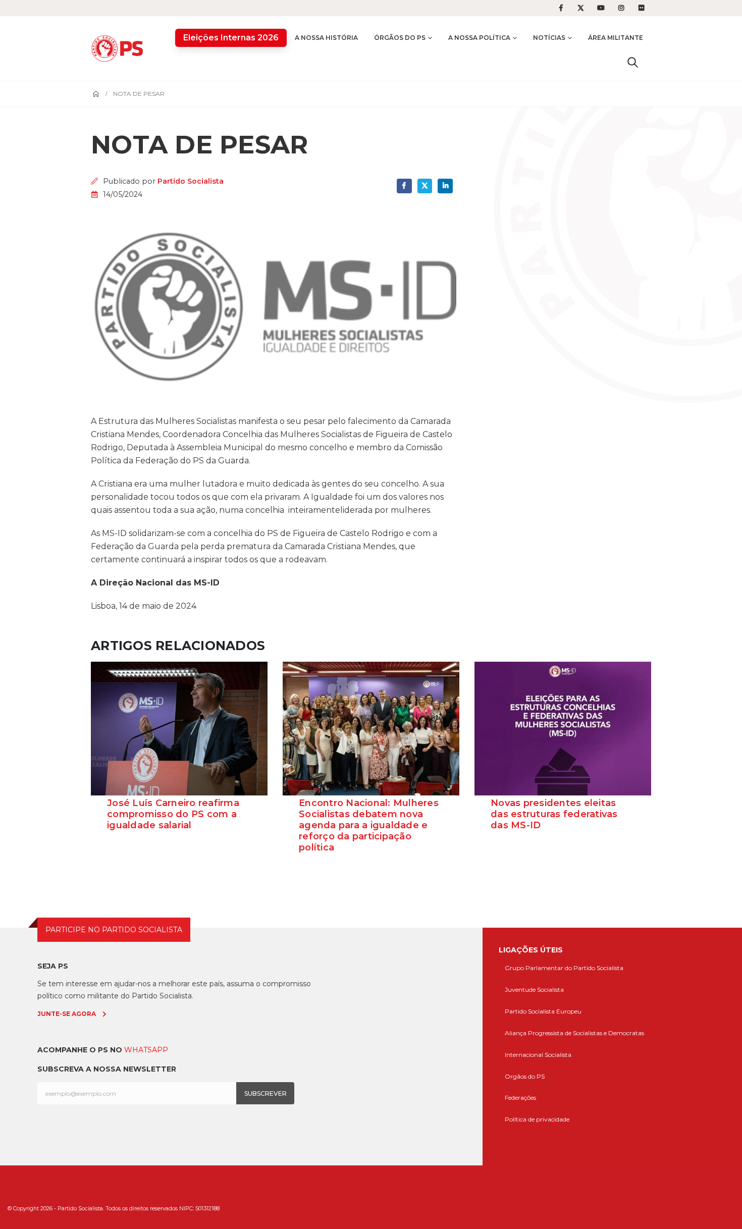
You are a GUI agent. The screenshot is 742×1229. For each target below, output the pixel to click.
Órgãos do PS (400, 37)
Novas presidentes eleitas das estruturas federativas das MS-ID (554, 814)
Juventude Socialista (534, 989)
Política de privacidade (537, 1119)
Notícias (549, 37)
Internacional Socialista (538, 1054)
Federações (520, 1097)
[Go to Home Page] (96, 93)
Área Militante (615, 37)
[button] (632, 62)
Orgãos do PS (525, 1076)
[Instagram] (621, 8)
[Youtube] (601, 8)
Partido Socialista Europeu (543, 1011)
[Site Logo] (119, 48)
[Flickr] (641, 8)
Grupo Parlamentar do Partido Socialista (564, 968)
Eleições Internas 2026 (231, 37)
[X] (581, 8)
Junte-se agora (66, 1014)
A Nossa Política (479, 37)
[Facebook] (560, 8)
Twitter (424, 186)
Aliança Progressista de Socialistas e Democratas (574, 1033)
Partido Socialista (190, 181)
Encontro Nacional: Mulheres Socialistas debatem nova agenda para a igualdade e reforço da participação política (369, 825)
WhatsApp (146, 1049)
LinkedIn (445, 186)
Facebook (404, 186)
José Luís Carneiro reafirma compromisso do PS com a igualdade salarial (173, 814)
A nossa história (326, 37)
